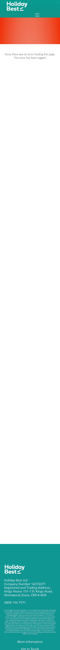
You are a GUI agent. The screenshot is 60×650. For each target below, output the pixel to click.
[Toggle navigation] (37, 15)
